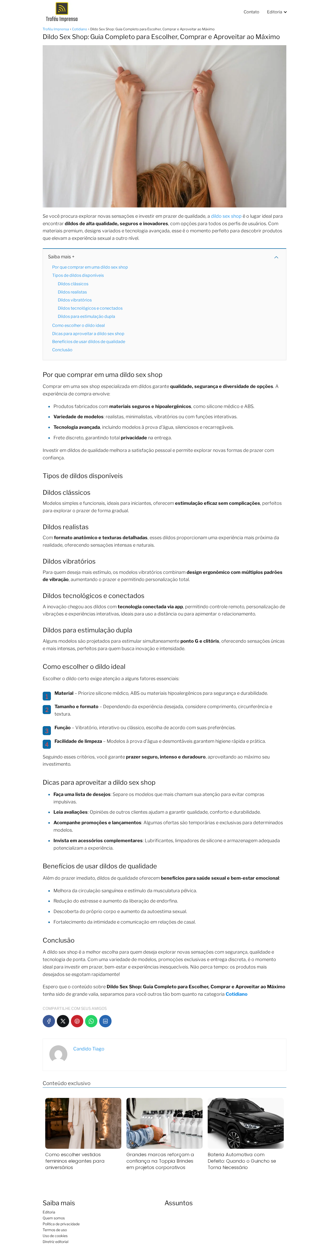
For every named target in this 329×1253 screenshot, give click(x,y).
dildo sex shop (226, 216)
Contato (251, 12)
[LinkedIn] (105, 1021)
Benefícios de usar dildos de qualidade (88, 341)
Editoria (274, 12)
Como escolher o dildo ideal (78, 325)
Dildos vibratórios (75, 300)
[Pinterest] (77, 1021)
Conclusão (62, 349)
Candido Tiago (88, 1048)
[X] (63, 1021)
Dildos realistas (72, 292)
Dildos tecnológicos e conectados (90, 308)
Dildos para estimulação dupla (86, 316)
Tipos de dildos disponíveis (78, 275)
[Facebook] (49, 1021)
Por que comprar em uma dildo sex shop (90, 267)
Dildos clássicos (73, 283)
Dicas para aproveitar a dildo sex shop (88, 333)
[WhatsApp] (91, 1021)
